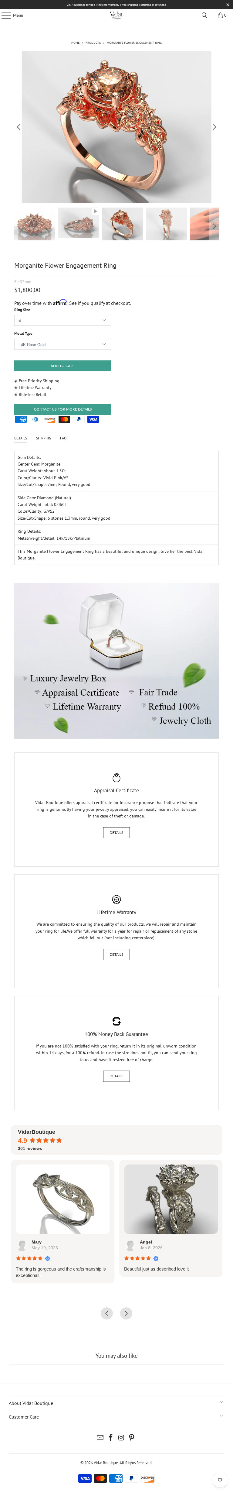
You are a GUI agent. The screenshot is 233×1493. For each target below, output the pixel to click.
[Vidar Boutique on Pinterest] (132, 1438)
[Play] (116, 127)
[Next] (214, 127)
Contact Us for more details (63, 409)
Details (116, 832)
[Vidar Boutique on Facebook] (111, 1438)
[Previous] (19, 127)
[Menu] (3, 15)
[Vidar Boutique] (116, 15)
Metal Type (23, 333)
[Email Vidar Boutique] (100, 1438)
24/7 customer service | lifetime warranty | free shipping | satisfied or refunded (116, 5)
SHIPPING (43, 438)
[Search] (204, 15)
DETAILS (20, 438)
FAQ (63, 438)
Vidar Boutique (106, 1462)
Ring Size (22, 309)
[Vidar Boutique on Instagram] (121, 1438)
